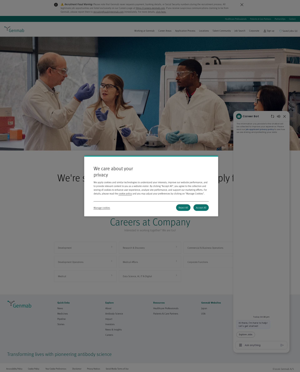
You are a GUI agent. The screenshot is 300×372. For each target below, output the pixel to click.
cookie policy (125, 193)
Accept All (201, 207)
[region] (151, 186)
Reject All (183, 207)
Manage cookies (102, 208)
